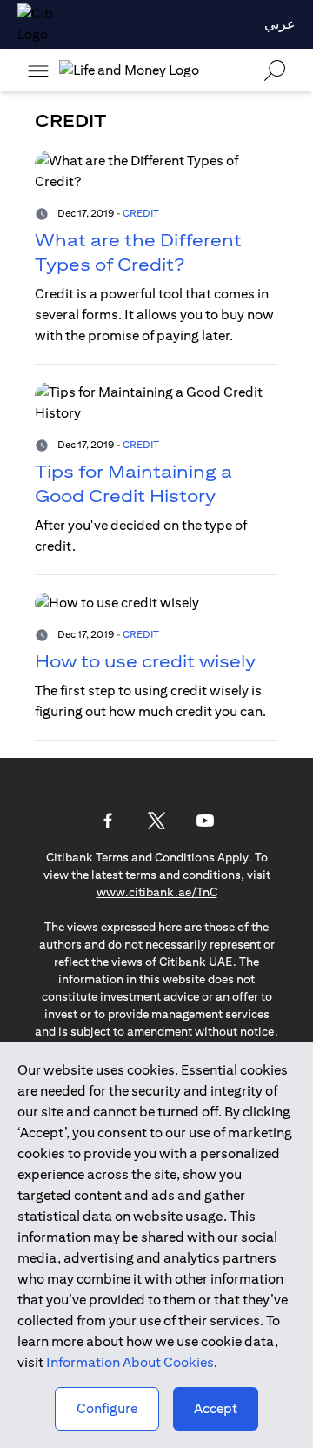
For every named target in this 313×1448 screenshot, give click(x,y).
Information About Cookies (130, 1362)
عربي (280, 24)
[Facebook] (107, 820)
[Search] (274, 70)
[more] (38, 70)
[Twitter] (156, 820)
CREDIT (141, 212)
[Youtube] (205, 820)
